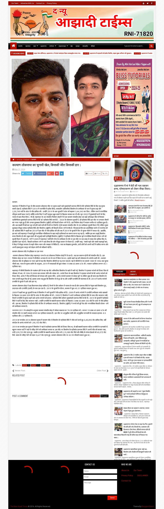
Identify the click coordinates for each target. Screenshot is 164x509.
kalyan (34, 365)
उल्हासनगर (43, 46)
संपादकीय (85, 46)
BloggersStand (148, 506)
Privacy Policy (52, 3)
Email (90, 173)
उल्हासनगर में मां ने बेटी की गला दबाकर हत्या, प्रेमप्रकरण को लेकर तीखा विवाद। (132, 186)
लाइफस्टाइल (62, 46)
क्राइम (77, 46)
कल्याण (44, 365)
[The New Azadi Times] (13, 46)
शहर (34, 46)
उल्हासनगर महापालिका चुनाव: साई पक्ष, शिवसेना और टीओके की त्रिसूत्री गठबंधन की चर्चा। (137, 452)
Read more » (140, 200)
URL (106, 173)
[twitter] (148, 3)
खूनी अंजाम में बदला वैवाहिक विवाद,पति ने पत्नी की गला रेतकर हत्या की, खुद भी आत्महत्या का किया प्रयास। (138, 304)
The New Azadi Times (19, 506)
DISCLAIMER (142, 475)
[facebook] (152, 3)
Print (98, 173)
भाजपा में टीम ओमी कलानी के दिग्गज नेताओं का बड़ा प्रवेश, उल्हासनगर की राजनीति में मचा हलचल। (138, 321)
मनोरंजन (51, 46)
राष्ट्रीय (20, 46)
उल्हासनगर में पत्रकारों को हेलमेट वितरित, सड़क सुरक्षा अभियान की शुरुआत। (102, 53)
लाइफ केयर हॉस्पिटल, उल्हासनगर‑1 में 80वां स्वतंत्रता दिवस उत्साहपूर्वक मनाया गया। (49, 53)
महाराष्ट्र (27, 46)
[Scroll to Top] (160, 505)
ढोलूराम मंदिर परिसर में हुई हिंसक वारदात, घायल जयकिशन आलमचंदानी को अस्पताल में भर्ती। (137, 377)
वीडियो (93, 46)
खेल (71, 46)
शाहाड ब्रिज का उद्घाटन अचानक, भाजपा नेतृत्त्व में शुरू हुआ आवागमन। (136, 409)
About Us (125, 470)
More (150, 156)
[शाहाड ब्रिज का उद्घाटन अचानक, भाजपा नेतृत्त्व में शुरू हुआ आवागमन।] (118, 411)
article (25, 365)
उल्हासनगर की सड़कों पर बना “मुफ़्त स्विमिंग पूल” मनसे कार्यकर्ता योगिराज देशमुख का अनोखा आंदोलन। (137, 394)
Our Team (14, 3)
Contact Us (40, 3)
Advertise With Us (27, 3)
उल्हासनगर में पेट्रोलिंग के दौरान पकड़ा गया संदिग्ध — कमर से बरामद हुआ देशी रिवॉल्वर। (140, 238)
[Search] (151, 46)
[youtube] (143, 3)
